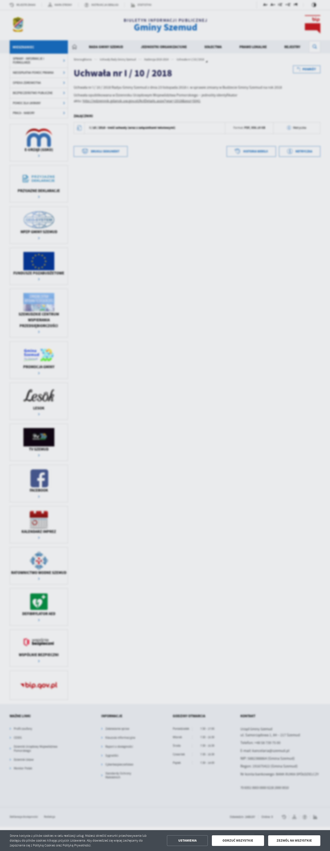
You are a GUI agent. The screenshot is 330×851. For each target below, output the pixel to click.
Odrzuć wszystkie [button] (237, 840)
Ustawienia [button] (187, 840)
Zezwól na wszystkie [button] (294, 840)
